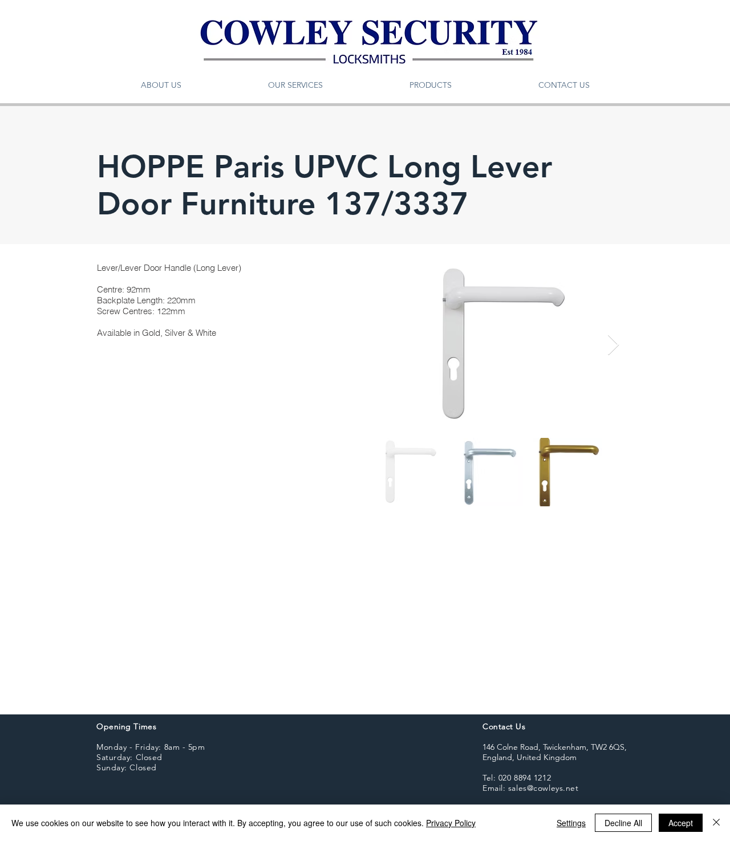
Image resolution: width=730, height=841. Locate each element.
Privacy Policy (451, 822)
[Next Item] (613, 345)
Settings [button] (571, 822)
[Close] (716, 823)
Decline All (623, 822)
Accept (680, 822)
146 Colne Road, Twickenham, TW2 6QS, (554, 747)
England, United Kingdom (529, 757)
